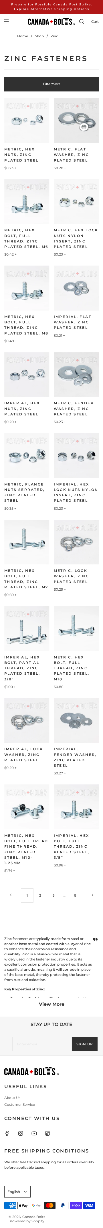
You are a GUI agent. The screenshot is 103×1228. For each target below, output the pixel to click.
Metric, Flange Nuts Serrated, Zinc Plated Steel (24, 492)
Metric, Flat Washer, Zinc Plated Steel (71, 154)
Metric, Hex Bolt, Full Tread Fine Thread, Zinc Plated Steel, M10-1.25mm (26, 849)
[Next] (92, 894)
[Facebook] (10, 1133)
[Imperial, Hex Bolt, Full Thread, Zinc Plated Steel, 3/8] (76, 806)
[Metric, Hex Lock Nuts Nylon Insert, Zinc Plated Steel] (76, 201)
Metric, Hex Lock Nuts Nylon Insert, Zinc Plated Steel (76, 238)
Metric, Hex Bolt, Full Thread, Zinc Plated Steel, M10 (72, 668)
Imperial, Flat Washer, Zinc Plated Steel (73, 322)
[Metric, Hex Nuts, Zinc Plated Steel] (26, 120)
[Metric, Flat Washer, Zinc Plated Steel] (76, 120)
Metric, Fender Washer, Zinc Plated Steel (74, 408)
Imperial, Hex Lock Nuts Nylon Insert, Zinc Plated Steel (76, 492)
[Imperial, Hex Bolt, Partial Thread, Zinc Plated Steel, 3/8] (26, 628)
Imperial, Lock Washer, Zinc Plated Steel (23, 754)
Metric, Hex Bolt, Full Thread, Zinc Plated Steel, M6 (26, 238)
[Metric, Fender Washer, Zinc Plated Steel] (76, 374)
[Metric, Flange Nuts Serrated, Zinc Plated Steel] (26, 455)
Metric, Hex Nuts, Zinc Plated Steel (21, 154)
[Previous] (10, 894)
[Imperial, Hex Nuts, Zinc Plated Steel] (26, 374)
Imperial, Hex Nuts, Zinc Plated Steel (22, 408)
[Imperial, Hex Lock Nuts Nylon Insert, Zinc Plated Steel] (76, 455)
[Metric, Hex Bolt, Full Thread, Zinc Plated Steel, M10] (76, 628)
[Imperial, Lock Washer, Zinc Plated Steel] (26, 720)
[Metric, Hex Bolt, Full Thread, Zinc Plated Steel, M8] (26, 288)
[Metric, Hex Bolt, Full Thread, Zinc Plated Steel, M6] (26, 201)
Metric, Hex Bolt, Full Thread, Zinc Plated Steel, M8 (26, 325)
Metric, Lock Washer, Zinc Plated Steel (71, 576)
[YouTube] (37, 1133)
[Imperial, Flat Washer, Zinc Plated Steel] (76, 288)
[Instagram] (24, 1133)
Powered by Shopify (27, 1221)
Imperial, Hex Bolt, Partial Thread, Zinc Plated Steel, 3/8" (22, 668)
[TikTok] (51, 1133)
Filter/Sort (51, 84)
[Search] (81, 21)
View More (51, 1004)
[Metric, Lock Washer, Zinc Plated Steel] (76, 542)
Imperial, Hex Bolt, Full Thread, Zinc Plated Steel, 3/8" (72, 846)
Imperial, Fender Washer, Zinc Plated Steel (75, 757)
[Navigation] (6, 21)
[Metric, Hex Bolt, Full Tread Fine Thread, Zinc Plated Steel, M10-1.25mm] (26, 806)
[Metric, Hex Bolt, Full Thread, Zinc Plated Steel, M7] (26, 542)
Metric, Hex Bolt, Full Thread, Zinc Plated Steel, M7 (26, 578)
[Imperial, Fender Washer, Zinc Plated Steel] (76, 720)
